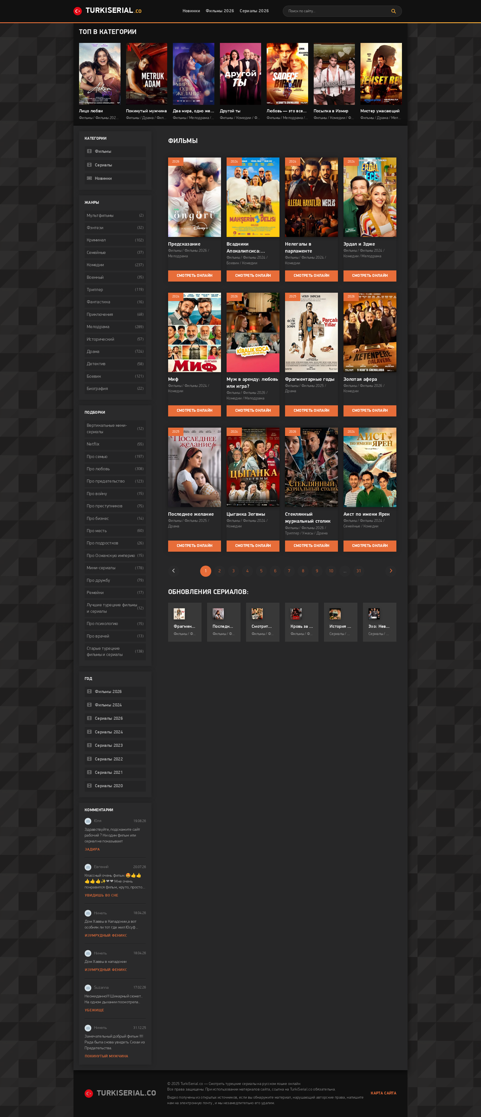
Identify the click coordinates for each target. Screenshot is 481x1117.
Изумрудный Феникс (106, 935)
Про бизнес (98, 519)
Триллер (95, 290)
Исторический (100, 339)
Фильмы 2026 (220, 11)
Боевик (94, 376)
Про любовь (98, 469)
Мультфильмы (100, 216)
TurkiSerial (114, 11)
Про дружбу (98, 580)
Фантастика (98, 302)
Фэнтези (95, 228)
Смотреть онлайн (195, 276)
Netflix (93, 444)
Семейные (96, 253)
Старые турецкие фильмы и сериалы (104, 651)
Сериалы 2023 (109, 745)
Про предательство (106, 481)
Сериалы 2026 (254, 11)
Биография (97, 389)
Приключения (100, 314)
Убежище (94, 1010)
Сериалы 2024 (109, 732)
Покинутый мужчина (106, 1056)
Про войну (97, 494)
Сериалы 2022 (109, 759)
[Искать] (393, 11)
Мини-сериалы (101, 568)
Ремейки (95, 593)
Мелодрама (98, 327)
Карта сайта (383, 1093)
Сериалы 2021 (109, 772)
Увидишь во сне (101, 895)
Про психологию (102, 624)
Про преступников (104, 506)
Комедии (95, 265)
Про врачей (98, 636)
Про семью (97, 457)
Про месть (97, 531)
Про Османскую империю (111, 556)
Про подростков (102, 543)
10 (331, 571)
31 (359, 571)
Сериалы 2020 (109, 786)
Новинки (191, 11)
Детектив (96, 364)
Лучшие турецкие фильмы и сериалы (112, 608)
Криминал (96, 240)
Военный (95, 277)
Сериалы (103, 165)
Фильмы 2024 (108, 705)
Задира (92, 849)
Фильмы (103, 151)
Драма (93, 352)
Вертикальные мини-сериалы (107, 428)
